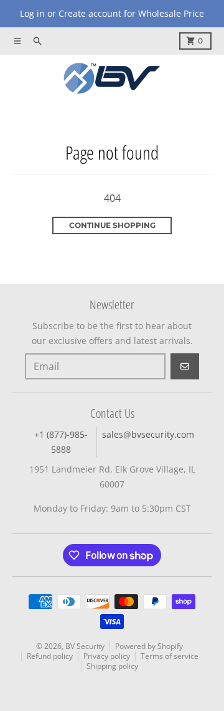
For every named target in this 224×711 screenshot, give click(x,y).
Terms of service (169, 656)
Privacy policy (106, 656)
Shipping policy (112, 666)
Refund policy (50, 656)
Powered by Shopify (149, 646)
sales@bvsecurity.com (148, 434)
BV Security (85, 646)
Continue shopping (112, 225)
